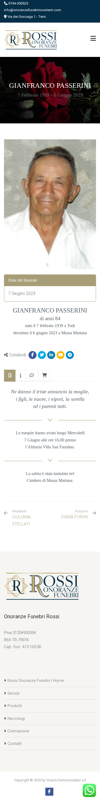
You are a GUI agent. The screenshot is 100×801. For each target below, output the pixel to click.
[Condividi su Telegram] (70, 355)
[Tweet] (42, 355)
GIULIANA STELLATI (21, 518)
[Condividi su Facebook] (33, 355)
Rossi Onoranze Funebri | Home (35, 680)
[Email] (61, 355)
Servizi (13, 693)
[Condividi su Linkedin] (51, 355)
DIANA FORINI (74, 516)
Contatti (14, 743)
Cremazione (18, 731)
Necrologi (16, 718)
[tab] (10, 376)
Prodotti (14, 705)
